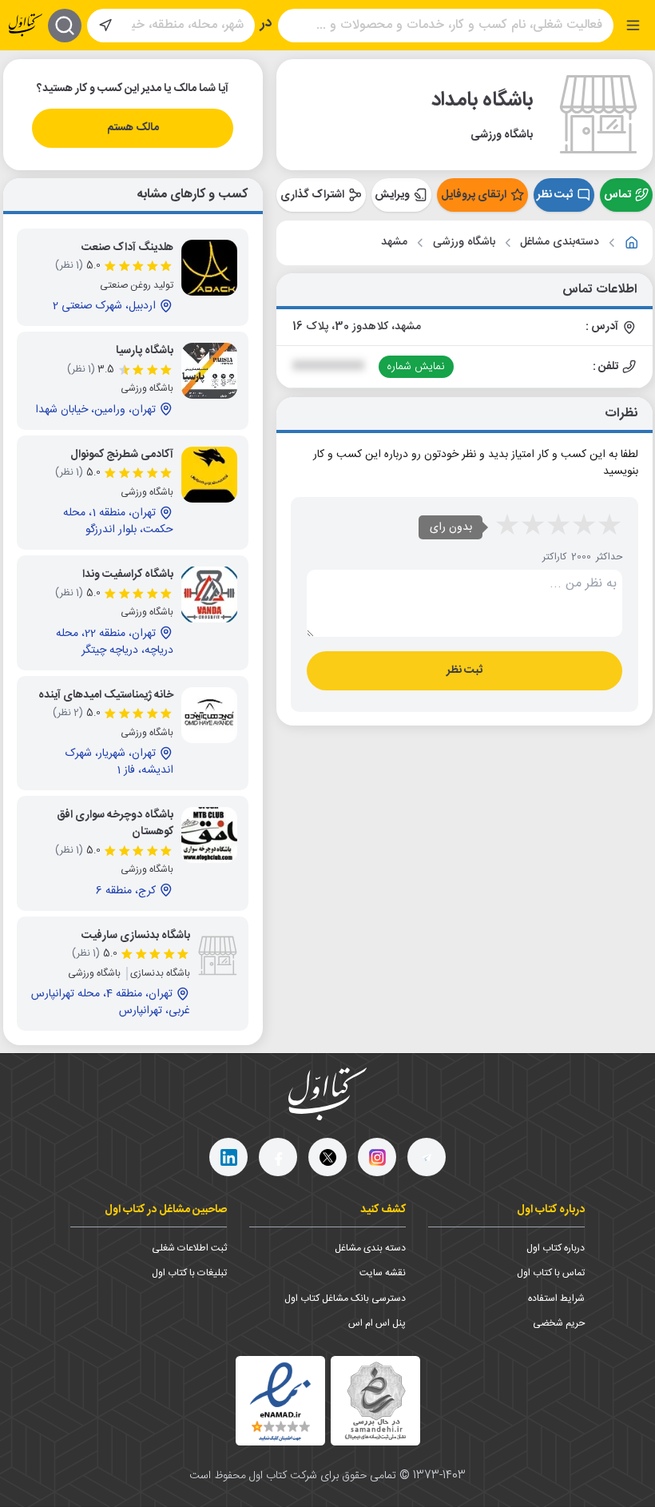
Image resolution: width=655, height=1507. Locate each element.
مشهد (394, 242)
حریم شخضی (559, 1323)
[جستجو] (64, 25)
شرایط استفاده (556, 1298)
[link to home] (632, 243)
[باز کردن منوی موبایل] (633, 25)
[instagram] (377, 1157)
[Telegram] (426, 1157)
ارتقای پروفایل (473, 195)
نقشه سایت (382, 1273)
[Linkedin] (228, 1157)
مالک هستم (133, 127)
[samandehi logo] (375, 1401)
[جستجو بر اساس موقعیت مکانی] (105, 25)
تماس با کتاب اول (551, 1273)
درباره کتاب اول (555, 1248)
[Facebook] (278, 1157)
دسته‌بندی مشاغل (559, 242)
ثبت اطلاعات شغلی (189, 1248)
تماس (617, 195)
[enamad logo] (280, 1401)
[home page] (25, 25)
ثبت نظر (555, 195)
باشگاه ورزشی (464, 242)
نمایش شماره (416, 366)
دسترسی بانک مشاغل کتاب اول (345, 1298)
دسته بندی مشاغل (370, 1248)
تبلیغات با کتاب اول (189, 1273)
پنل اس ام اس (377, 1323)
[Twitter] (327, 1157)
